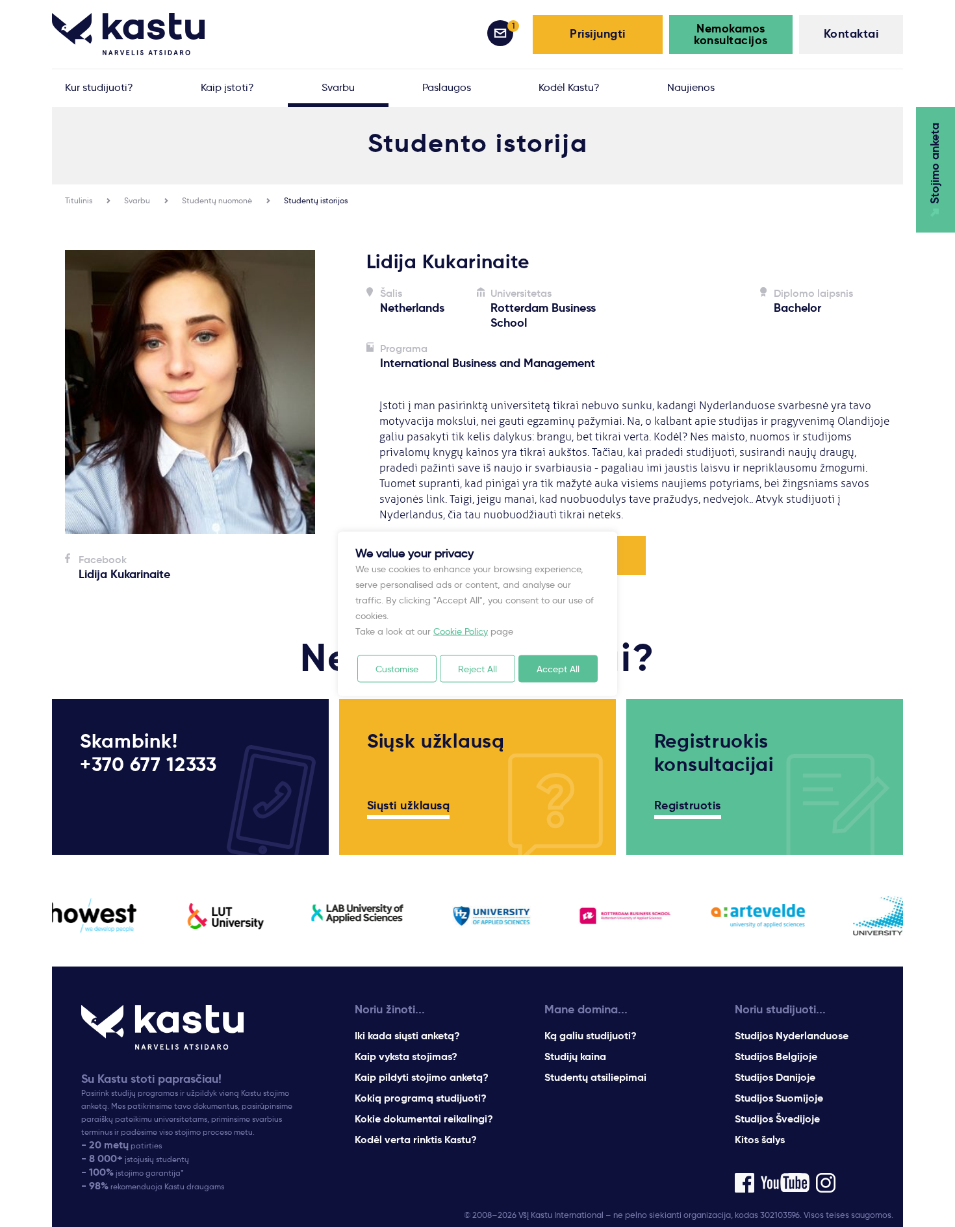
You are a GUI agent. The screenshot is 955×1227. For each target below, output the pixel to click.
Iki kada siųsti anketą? (407, 1036)
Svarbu (137, 200)
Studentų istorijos (316, 200)
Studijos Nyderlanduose (791, 1036)
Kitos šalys (760, 1139)
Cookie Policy (460, 631)
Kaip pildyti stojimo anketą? (422, 1077)
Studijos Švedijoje (777, 1119)
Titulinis (78, 200)
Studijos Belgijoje (776, 1056)
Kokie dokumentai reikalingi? (424, 1119)
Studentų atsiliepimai (595, 1077)
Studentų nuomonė (217, 200)
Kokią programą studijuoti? (421, 1098)
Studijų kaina (575, 1056)
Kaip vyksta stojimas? (406, 1056)
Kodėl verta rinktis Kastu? (416, 1139)
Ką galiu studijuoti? (590, 1036)
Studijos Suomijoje (779, 1098)
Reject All (477, 668)
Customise (397, 668)
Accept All (558, 668)
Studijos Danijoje (775, 1077)
